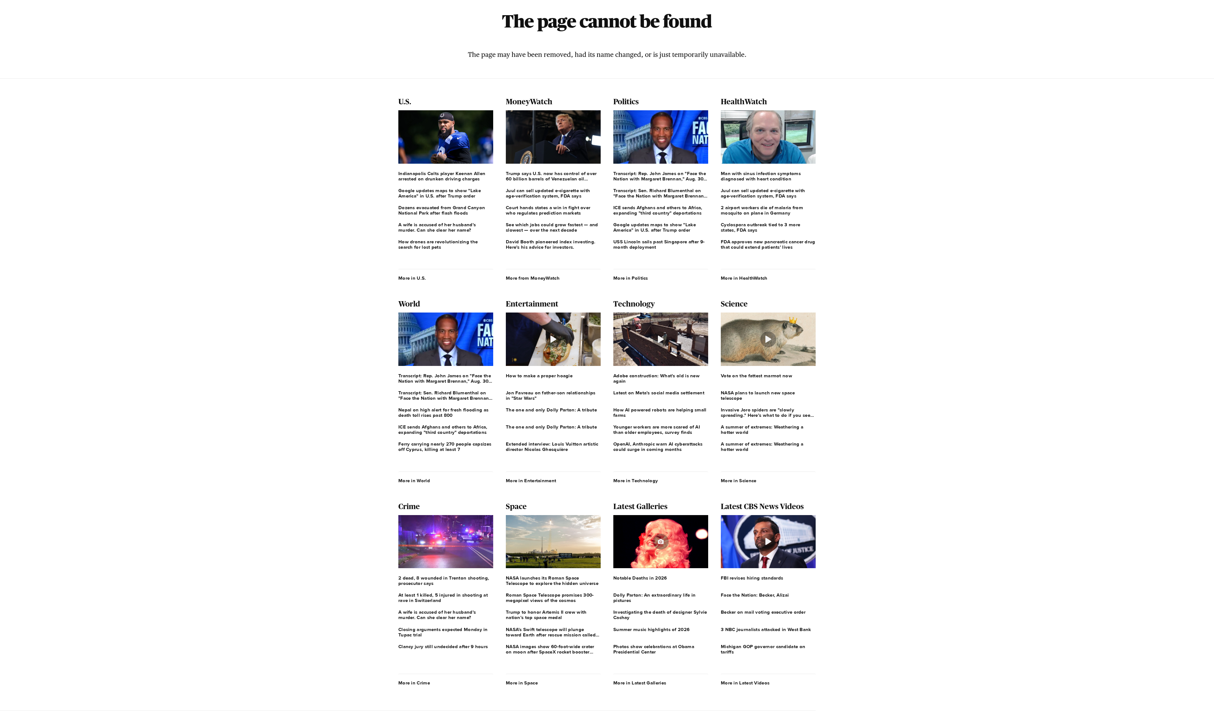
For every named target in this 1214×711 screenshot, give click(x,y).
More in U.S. (412, 278)
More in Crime (414, 683)
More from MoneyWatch (533, 278)
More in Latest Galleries (639, 683)
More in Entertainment (531, 480)
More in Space (522, 683)
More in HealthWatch (744, 278)
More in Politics (630, 278)
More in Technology (635, 480)
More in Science (739, 480)
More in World (414, 480)
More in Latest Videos (745, 683)
